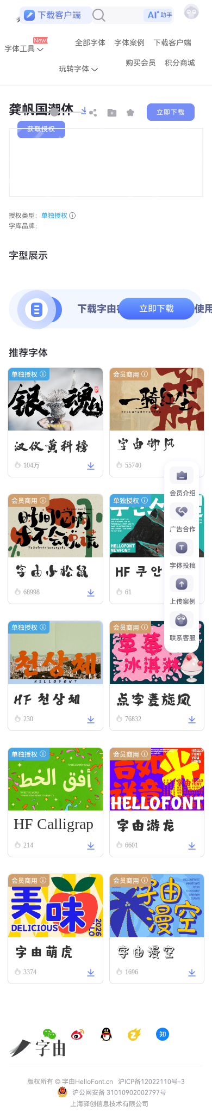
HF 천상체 (48, 697)
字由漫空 (145, 951)
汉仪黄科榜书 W (52, 445)
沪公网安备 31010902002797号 (118, 1092)
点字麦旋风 (153, 697)
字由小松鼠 (52, 571)
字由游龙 (145, 824)
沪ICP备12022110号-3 (151, 1081)
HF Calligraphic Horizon (53, 826)
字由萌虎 (44, 950)
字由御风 (145, 444)
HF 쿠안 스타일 (156, 573)
